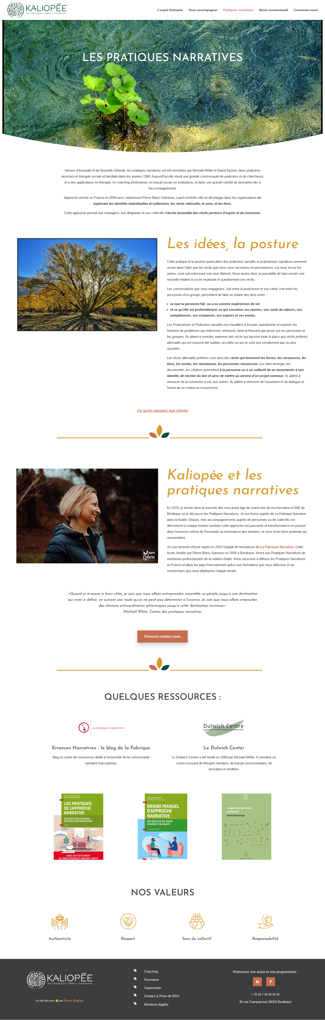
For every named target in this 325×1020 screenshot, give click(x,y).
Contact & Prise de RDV (161, 996)
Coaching (151, 971)
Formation (151, 979)
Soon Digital (74, 1000)
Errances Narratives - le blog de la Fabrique (101, 748)
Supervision (152, 988)
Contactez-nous (306, 10)
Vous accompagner (203, 10)
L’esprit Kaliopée (170, 10)
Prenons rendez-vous (162, 636)
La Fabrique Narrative (277, 547)
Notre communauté (273, 10)
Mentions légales (156, 1004)
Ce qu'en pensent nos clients (162, 411)
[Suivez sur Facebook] (270, 981)
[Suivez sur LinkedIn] (257, 981)
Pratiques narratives (238, 10)
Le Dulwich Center (223, 748)
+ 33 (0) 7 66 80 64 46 (265, 994)
